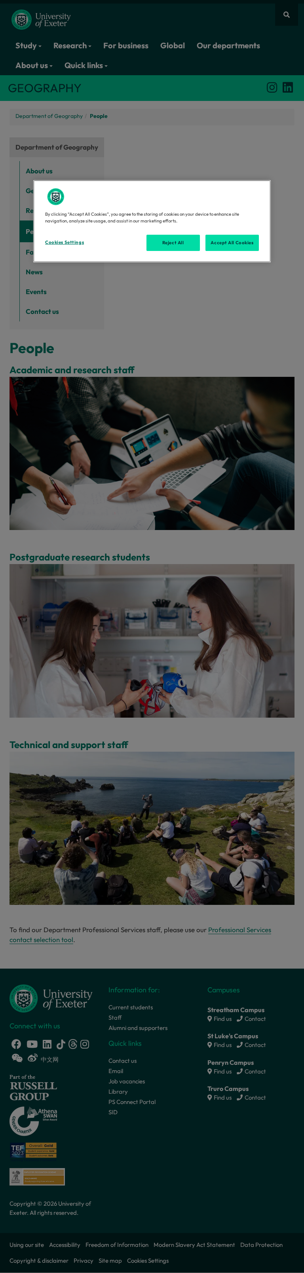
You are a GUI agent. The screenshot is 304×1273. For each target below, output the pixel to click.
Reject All (173, 242)
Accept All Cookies (232, 242)
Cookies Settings (64, 242)
